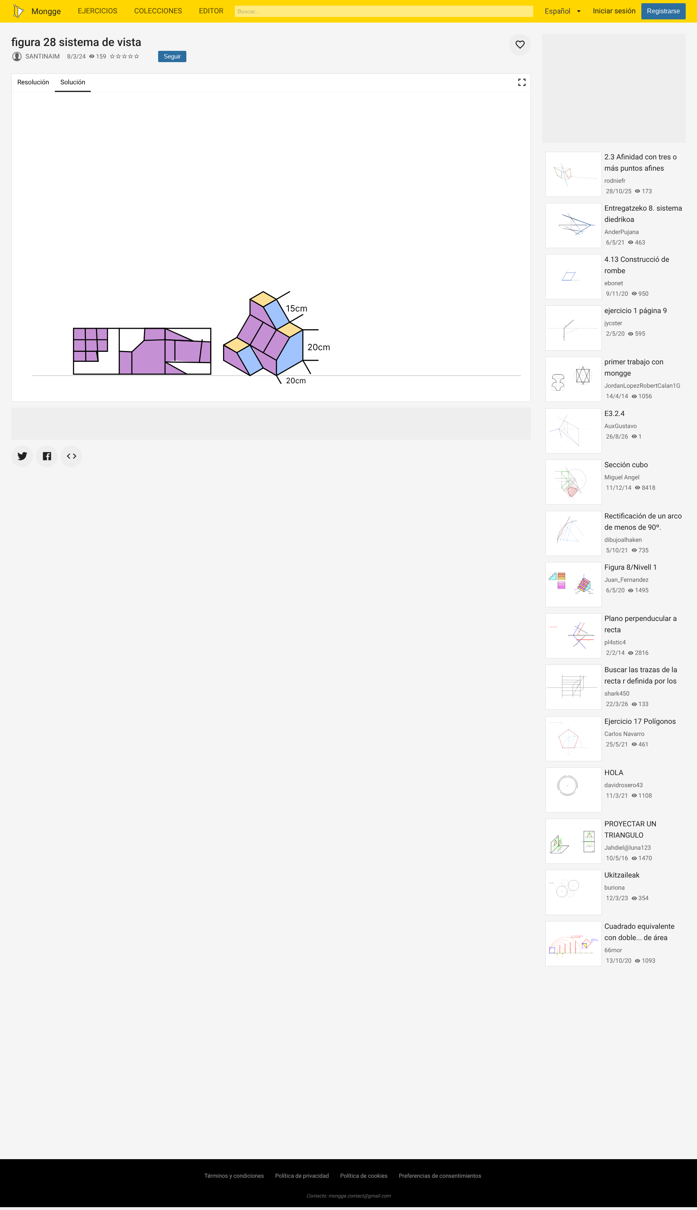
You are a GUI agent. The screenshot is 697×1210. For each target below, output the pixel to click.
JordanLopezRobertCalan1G (642, 385)
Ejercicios (97, 11)
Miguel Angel (622, 477)
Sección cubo (626, 465)
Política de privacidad (302, 1176)
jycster (613, 323)
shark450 (617, 693)
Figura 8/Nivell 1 (631, 567)
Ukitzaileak (622, 875)
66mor (613, 950)
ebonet (614, 283)
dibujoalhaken (623, 539)
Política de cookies (363, 1176)
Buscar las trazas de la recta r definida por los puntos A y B (641, 681)
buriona (615, 887)
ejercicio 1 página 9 (636, 311)
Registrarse (663, 11)
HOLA (614, 773)
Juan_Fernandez (627, 579)
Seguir (172, 56)
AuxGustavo (621, 426)
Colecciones (158, 11)
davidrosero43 (624, 785)
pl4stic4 (615, 642)
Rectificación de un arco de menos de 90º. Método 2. (643, 527)
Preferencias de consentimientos (440, 1176)
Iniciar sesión (614, 11)
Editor (211, 11)
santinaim (42, 56)
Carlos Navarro (625, 734)
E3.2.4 (615, 414)
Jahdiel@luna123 (628, 847)
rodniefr (615, 180)
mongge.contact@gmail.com (359, 1196)
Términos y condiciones (234, 1176)
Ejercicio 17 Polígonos (640, 721)
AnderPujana (622, 232)
